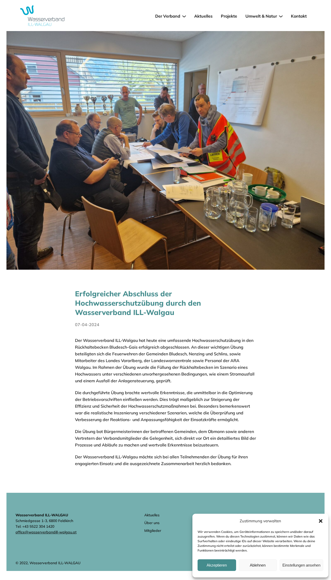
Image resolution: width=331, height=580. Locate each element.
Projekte (229, 16)
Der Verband (167, 16)
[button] (320, 521)
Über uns (152, 522)
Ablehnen (258, 565)
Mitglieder (152, 530)
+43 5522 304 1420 (38, 526)
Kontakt (299, 16)
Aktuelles (203, 16)
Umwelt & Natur (261, 16)
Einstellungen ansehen (301, 565)
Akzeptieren (217, 565)
